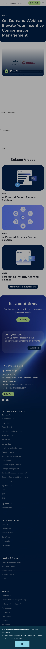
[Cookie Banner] (23, 637)
